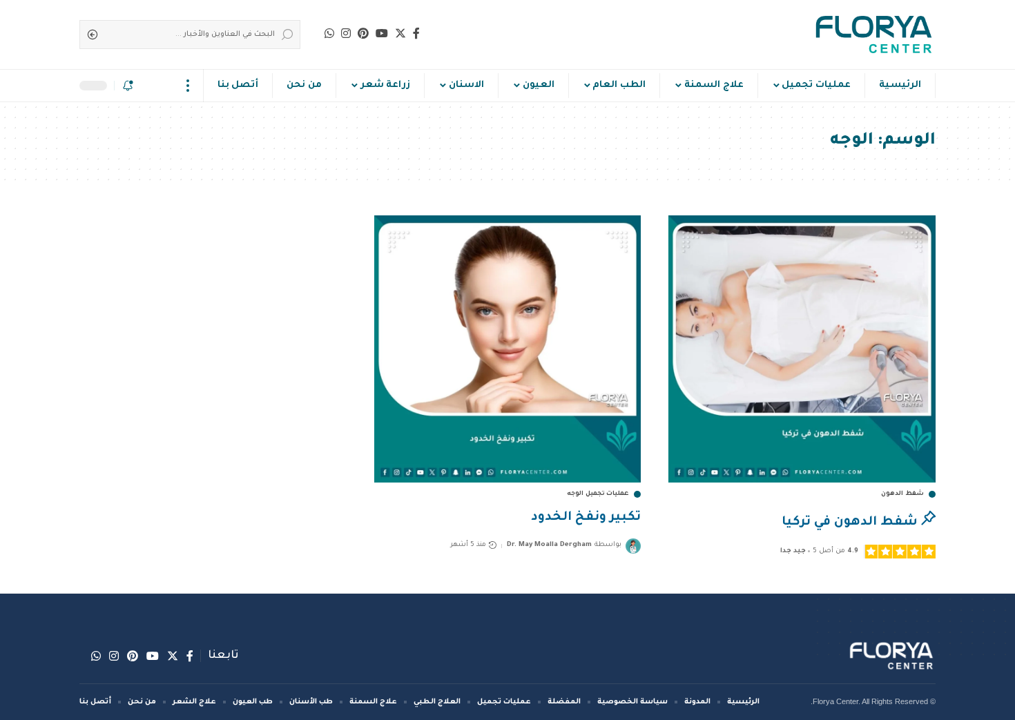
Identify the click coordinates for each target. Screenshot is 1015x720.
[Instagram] (346, 33)
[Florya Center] (874, 34)
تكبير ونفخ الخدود (586, 518)
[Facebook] (416, 33)
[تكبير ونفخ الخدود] (507, 349)
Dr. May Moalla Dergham (549, 545)
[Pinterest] (363, 33)
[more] (188, 85)
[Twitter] (400, 33)
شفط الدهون (902, 494)
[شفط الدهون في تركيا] (802, 349)
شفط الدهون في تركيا (850, 522)
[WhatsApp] (329, 33)
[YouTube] (382, 33)
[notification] (128, 85)
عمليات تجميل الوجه (598, 494)
